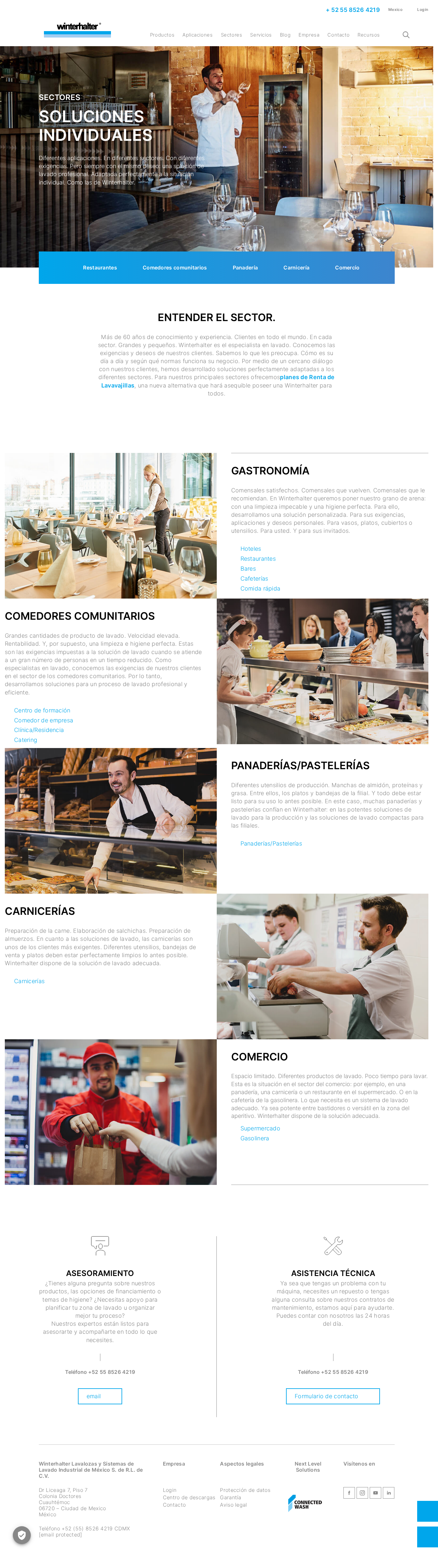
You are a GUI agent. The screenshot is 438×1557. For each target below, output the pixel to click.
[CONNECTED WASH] (305, 1504)
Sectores (231, 35)
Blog (285, 35)
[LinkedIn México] (388, 1494)
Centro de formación (42, 710)
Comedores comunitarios (175, 267)
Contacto (338, 35)
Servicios (261, 35)
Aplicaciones (197, 35)
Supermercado (260, 1128)
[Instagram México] (362, 1494)
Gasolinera (254, 1138)
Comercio (347, 267)
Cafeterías (254, 578)
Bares (248, 568)
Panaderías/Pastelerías (271, 843)
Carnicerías (29, 981)
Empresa (309, 35)
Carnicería (296, 267)
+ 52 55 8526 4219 (352, 9)
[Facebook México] (349, 1494)
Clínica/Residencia (39, 730)
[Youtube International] (375, 1494)
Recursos (369, 35)
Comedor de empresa (43, 720)
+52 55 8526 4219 (111, 1372)
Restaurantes (100, 267)
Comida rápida (260, 588)
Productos (162, 35)
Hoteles (250, 548)
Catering (25, 739)
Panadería (245, 267)
